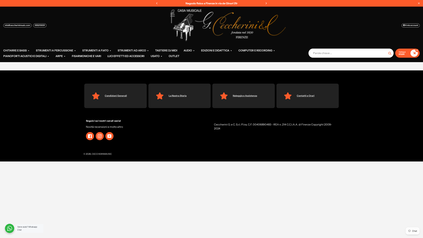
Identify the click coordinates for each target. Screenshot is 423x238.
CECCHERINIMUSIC (102, 154)
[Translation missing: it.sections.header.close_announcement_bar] (419, 3)
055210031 (40, 25)
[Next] (266, 3)
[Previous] (157, 3)
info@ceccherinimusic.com (17, 25)
